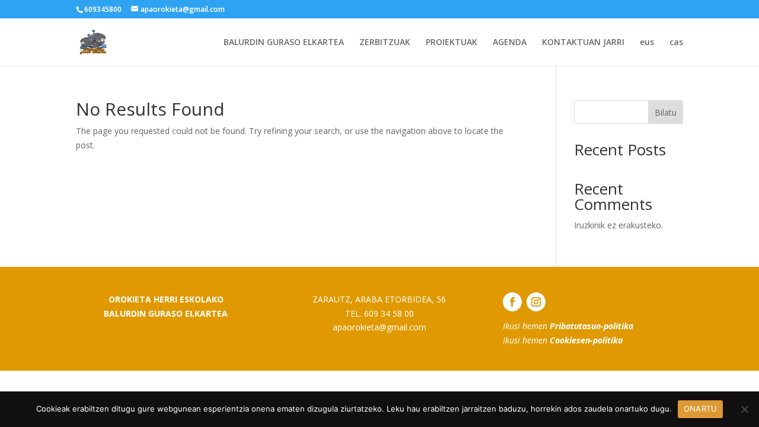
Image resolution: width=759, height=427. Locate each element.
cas (676, 42)
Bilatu (666, 112)
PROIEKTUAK (451, 42)
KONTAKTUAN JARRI (583, 42)
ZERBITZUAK (384, 42)
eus (647, 42)
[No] (744, 409)
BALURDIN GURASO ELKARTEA (284, 42)
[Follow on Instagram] (536, 301)
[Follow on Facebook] (512, 301)
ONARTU (700, 408)
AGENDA (510, 42)
